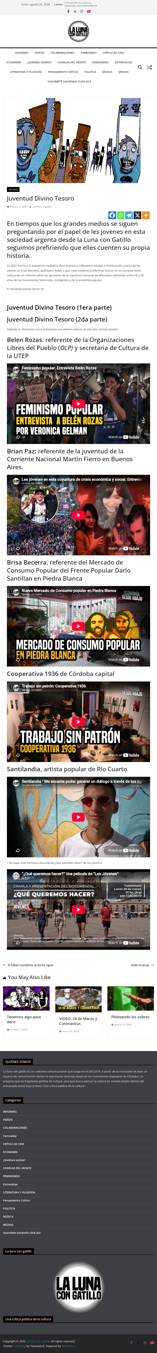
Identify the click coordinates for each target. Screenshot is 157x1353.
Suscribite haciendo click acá (69, 81)
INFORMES (22, 53)
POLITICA (90, 72)
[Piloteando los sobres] (130, 989)
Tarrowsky (89, 53)
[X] (137, 215)
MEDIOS (124, 72)
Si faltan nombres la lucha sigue (31, 965)
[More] (146, 215)
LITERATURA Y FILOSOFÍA (26, 72)
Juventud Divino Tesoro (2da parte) (57, 319)
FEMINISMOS (100, 62)
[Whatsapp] (120, 215)
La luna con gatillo (42, 206)
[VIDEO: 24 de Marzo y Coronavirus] (78, 989)
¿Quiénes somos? (39, 62)
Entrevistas (123, 62)
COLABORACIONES (62, 53)
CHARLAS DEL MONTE (72, 62)
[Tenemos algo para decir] (26, 989)
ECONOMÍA (14, 62)
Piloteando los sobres (77, 5)
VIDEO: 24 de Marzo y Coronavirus (78, 1021)
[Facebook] (112, 215)
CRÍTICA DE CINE (113, 53)
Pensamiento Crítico (63, 72)
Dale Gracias (140, 965)
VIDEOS (39, 53)
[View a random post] (149, 67)
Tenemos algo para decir (24, 1019)
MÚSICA (107, 72)
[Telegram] (129, 215)
